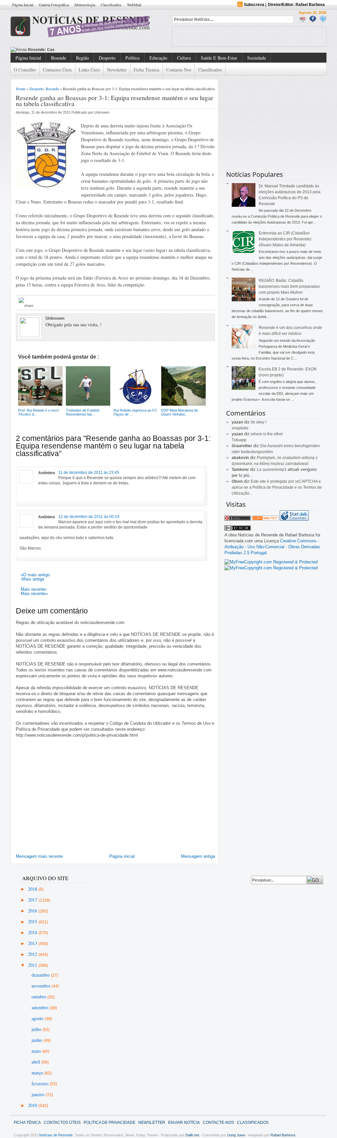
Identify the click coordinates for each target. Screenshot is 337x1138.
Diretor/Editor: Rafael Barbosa (296, 4)
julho (37, 1029)
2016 (33, 911)
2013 (33, 943)
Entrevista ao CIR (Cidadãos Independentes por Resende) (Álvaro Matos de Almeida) (285, 239)
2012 (33, 954)
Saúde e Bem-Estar (219, 58)
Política (132, 58)
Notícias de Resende (56, 1135)
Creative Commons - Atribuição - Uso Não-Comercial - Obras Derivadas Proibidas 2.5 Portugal (272, 546)
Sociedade (256, 58)
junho (37, 1040)
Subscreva (254, 4)
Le (260, 469)
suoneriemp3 (274, 469)
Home (20, 88)
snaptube (240, 428)
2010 (33, 1105)
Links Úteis (89, 70)
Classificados (111, 4)
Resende (58, 58)
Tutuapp (239, 440)
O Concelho (25, 70)
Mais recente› (34, 589)
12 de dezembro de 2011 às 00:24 (88, 516)
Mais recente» (34, 593)
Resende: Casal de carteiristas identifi (64, 49)
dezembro (41, 975)
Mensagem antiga (198, 856)
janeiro (39, 1094)
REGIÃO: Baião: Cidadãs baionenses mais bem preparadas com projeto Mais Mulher (289, 286)
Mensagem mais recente (39, 856)
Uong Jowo (236, 1135)
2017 (33, 900)
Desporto (107, 58)
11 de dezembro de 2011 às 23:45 (88, 472)
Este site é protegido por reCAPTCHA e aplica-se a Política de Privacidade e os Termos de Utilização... (277, 487)
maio (37, 1051)
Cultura (184, 58)
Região (82, 58)
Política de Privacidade (109, 1122)
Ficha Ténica (27, 1122)
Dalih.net (192, 1135)
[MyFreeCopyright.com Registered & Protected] (271, 561)
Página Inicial (22, 4)
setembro (41, 1007)
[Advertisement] (249, 36)
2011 (33, 965)
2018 (33, 889)
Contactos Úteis (57, 70)
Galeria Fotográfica (54, 4)
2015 (33, 921)
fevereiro (41, 1083)
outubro (39, 996)
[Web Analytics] (265, 519)
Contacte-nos (178, 70)
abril (36, 1062)
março (38, 1073)
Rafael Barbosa (283, 1135)
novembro (42, 986)
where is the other (267, 434)
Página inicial (122, 856)
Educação (158, 58)
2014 (33, 932)
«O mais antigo (35, 575)
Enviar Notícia (184, 1122)
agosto (38, 1018)
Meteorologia (84, 4)
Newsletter (117, 70)
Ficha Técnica (146, 70)
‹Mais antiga (32, 579)
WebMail (134, 4)
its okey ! (259, 422)
